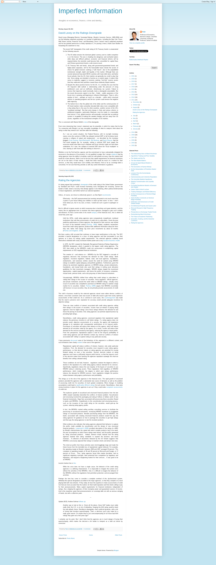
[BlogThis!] (96, 170)
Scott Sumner (73, 140)
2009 (133, 135)
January (135, 129)
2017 (133, 84)
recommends (106, 195)
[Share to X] (99, 170)
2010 (133, 132)
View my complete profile (137, 43)
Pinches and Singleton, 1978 (72, 231)
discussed (74, 340)
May (134, 118)
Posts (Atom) (71, 538)
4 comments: (87, 170)
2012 (133, 97)
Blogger (116, 550)
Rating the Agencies (69, 180)
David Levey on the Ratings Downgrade (80, 32)
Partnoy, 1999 (91, 224)
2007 (133, 137)
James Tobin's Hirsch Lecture (140, 189)
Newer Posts (63, 535)
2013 (133, 94)
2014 (133, 92)
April (134, 121)
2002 (133, 145)
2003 (133, 143)
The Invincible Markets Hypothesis (141, 179)
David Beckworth (84, 140)
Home (91, 535)
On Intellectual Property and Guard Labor (143, 206)
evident (79, 342)
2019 (133, 81)
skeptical (114, 154)
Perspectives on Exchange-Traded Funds (143, 212)
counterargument (109, 298)
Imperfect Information (90, 11)
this (74, 463)
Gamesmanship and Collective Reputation (144, 177)
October (135, 105)
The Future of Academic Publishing (141, 216)
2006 (133, 140)
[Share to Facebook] (101, 170)
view (85, 122)
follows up (82, 501)
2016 (133, 86)
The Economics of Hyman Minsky (141, 167)
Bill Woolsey (95, 140)
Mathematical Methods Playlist (138, 59)
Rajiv (144, 32)
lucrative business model (111, 240)
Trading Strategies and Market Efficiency (143, 192)
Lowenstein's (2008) (82, 428)
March (135, 123)
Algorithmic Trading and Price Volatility (143, 156)
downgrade (84, 184)
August (135, 107)
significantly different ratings (85, 385)
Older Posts (118, 535)
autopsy (94, 212)
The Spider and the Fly (138, 158)
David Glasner (107, 140)
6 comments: (87, 529)
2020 (133, 79)
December (136, 102)
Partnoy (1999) (91, 286)
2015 (133, 89)
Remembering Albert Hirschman (141, 214)
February (136, 126)
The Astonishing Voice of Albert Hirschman (144, 153)
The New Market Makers (138, 160)
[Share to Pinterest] (103, 170)
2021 (133, 76)
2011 (133, 100)
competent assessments (114, 387)
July (134, 115)
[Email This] (94, 170)
